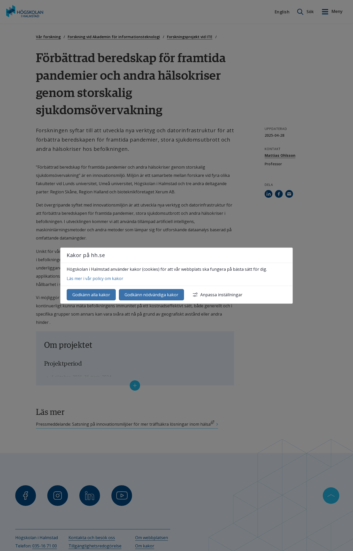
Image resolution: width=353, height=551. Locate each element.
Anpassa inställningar (221, 295)
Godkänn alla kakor (91, 295)
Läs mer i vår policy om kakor (95, 278)
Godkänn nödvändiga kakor (151, 295)
